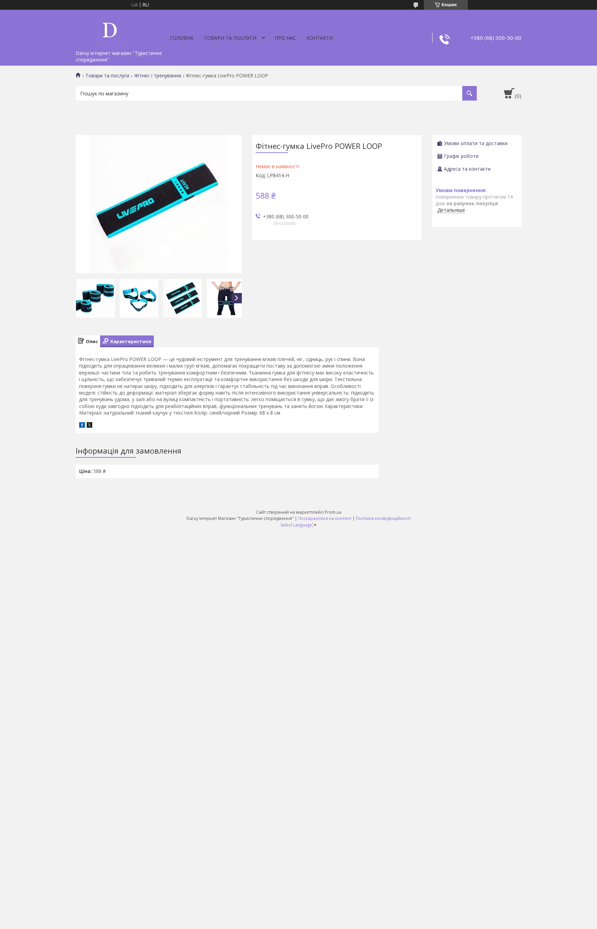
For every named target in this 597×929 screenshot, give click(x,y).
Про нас (285, 38)
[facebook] (82, 426)
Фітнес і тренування (157, 76)
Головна (181, 38)
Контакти (319, 38)
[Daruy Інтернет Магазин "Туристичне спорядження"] (110, 28)
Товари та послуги (230, 38)
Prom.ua (333, 512)
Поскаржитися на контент (324, 518)
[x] (89, 426)
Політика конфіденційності (383, 518)
